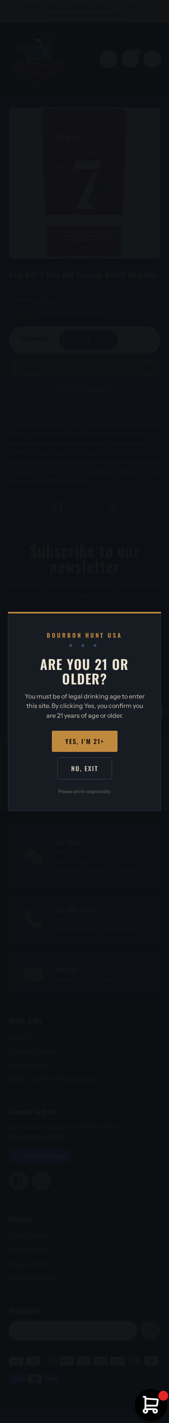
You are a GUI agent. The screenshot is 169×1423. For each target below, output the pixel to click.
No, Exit (84, 768)
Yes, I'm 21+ (84, 741)
